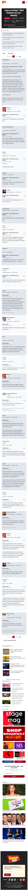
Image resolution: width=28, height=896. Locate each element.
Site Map (19, 883)
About (12, 882)
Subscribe (10, 53)
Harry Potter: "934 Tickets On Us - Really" (12, 66)
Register (16, 2)
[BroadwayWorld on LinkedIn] (15, 879)
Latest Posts (14, 18)
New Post (8, 20)
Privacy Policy (17, 887)
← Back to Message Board (9, 25)
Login (20, 2)
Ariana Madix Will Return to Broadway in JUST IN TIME (14, 796)
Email (4, 53)
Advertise (8, 882)
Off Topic (21, 18)
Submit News (9, 883)
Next (20, 56)
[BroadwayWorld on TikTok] (18, 879)
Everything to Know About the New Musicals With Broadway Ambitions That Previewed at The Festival (13, 841)
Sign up (14, 776)
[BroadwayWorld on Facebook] (9, 879)
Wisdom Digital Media (17, 885)
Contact (16, 882)
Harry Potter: (5, 295)
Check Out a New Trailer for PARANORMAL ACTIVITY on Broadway (18, 689)
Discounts (20, 761)
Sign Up (7, 874)
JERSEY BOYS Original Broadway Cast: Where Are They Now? (14, 826)
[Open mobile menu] (26, 2)
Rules (15, 22)
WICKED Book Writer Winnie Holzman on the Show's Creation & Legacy (17, 702)
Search (13, 20)
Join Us (20, 882)
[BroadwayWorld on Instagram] (12, 879)
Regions (15, 883)
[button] (23, 2)
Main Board (7, 18)
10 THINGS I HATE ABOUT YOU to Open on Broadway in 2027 (13, 811)
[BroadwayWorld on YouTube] (24, 879)
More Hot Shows (8, 761)
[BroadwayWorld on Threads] (21, 879)
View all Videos (5, 706)
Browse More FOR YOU (13, 679)
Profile (4, 61)
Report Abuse (20, 20)
